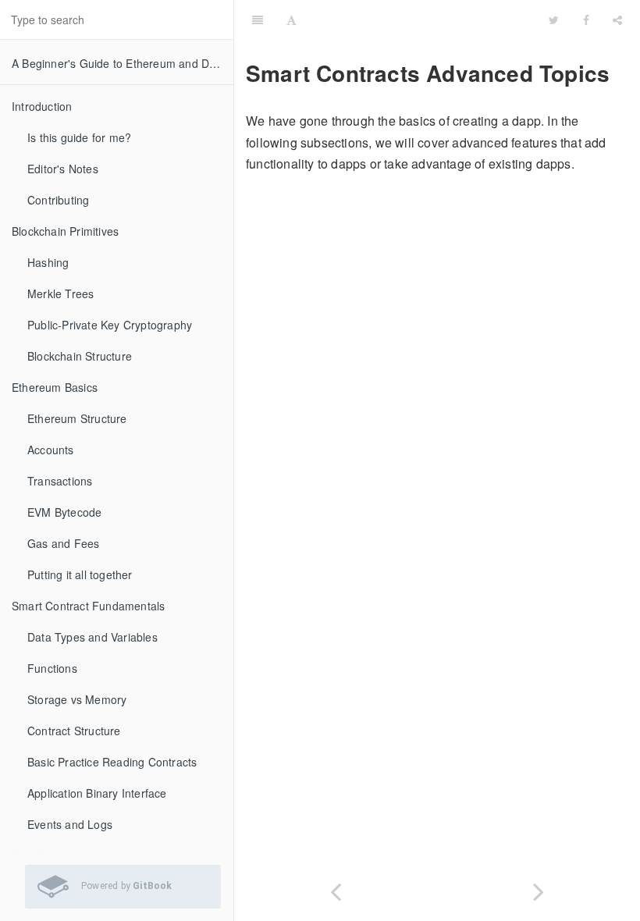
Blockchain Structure (79, 356)
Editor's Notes (62, 168)
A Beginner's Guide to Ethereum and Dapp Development (122, 63)
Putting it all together (80, 574)
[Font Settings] (291, 19)
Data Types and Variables (92, 637)
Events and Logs (69, 824)
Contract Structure (74, 730)
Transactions (59, 481)
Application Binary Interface (97, 793)
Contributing (58, 200)
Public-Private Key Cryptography (109, 324)
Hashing (48, 262)
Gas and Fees (63, 543)
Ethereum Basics (55, 387)
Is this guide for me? (79, 137)
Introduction (42, 106)
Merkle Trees (60, 293)
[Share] (617, 19)
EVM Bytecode (64, 512)
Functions (52, 668)
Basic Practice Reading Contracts (112, 762)
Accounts (50, 449)
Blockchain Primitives (65, 231)
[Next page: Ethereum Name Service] (538, 888)
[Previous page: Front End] (335, 888)
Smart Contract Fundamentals (88, 605)
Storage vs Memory (76, 699)
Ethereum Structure (77, 418)
